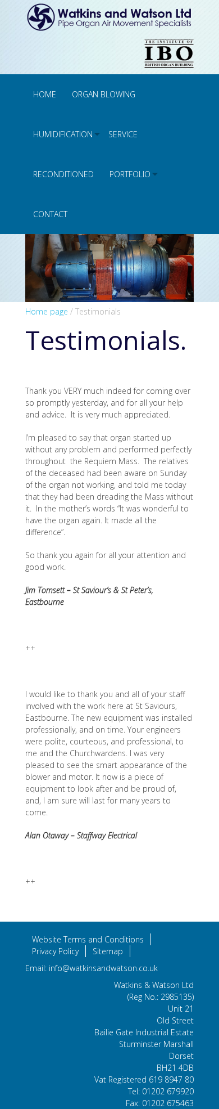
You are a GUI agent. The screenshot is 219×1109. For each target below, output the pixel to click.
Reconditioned (63, 174)
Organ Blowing (103, 94)
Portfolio (130, 174)
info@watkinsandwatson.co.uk (103, 968)
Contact (50, 214)
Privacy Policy (55, 951)
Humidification (63, 134)
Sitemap (108, 951)
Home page (46, 311)
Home (44, 94)
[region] (109, 268)
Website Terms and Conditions (88, 939)
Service (123, 134)
